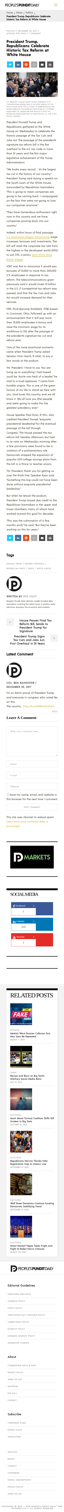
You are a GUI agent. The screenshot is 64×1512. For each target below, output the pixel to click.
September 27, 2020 (19, 1167)
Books (11, 1459)
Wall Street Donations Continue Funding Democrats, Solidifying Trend (32, 1205)
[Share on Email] (42, 64)
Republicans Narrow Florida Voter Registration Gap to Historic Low (29, 1162)
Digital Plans (15, 1430)
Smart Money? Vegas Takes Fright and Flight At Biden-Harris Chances (31, 1247)
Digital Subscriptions (19, 1480)
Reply (55, 711)
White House (44, 568)
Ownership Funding (18, 1343)
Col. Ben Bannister (20, 682)
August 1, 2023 (17, 1039)
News (19, 12)
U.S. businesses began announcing (27, 237)
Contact (12, 1400)
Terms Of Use (15, 1379)
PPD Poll (12, 1393)
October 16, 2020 (18, 1124)
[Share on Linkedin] (18, 64)
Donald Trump (14, 564)
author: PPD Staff (16, 33)
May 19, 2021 (16, 1082)
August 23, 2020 (18, 1252)
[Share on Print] (50, 64)
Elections (15, 1115)
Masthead (13, 1386)
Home (9, 12)
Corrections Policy (18, 1322)
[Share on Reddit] (26, 64)
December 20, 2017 (27, 31)
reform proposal (34, 564)
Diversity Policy (16, 1329)
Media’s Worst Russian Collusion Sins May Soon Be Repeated (30, 1035)
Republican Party (15, 568)
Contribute (14, 1473)
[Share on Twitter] (10, 64)
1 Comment (35, 33)
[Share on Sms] (34, 64)
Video (13, 1072)
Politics (29, 12)
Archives (12, 1452)
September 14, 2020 (19, 1209)
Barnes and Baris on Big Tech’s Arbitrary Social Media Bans (27, 1077)
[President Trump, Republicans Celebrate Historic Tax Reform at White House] (16, 583)
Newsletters (14, 1437)
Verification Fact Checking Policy (26, 1315)
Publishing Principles (19, 1294)
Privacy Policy (15, 1372)
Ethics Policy (15, 1308)
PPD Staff (30, 596)
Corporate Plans (17, 1423)
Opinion (14, 1030)
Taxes (31, 568)
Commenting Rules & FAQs (22, 1365)
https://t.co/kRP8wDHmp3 (38, 706)
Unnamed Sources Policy (21, 1336)
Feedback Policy (16, 1301)
